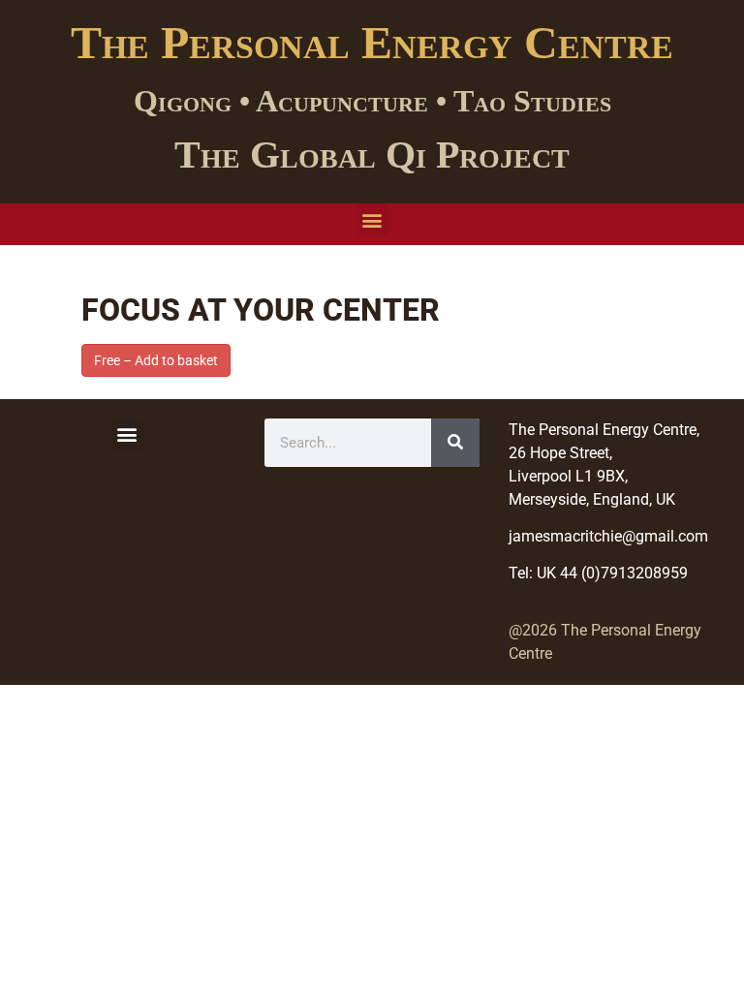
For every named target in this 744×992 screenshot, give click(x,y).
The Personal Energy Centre (372, 42)
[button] (372, 219)
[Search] (455, 442)
